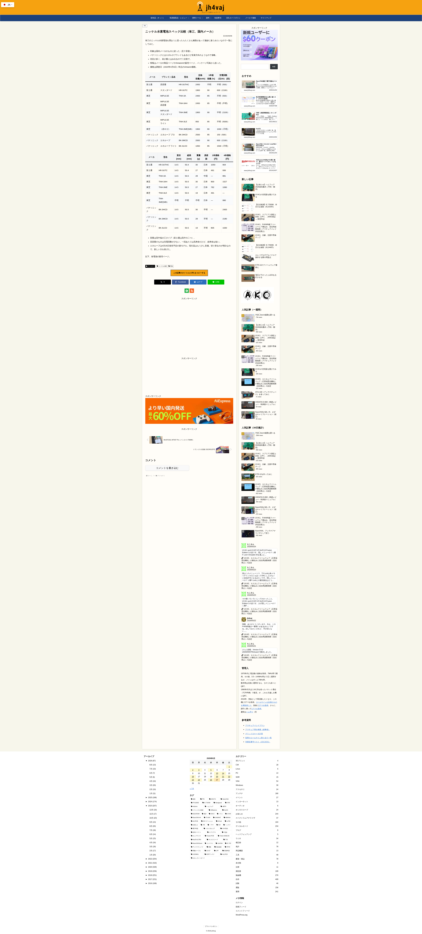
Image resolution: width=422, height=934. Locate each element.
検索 (273, 67)
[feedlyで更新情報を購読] (187, 290)
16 (193, 808)
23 (193, 811)
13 (217, 804)
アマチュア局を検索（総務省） (257, 761)
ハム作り (249, 743)
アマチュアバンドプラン (255, 756)
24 (199, 811)
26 (211, 811)
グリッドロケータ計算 (254, 765)
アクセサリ (151, 266)
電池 (171, 266)
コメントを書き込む (167, 468)
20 (217, 808)
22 (229, 808)
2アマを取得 (263, 736)
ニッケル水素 (163, 266)
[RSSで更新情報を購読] (192, 290)
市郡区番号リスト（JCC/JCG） (257, 773)
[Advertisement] (189, 326)
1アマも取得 (256, 740)
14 (223, 804)
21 (223, 808)
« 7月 (192, 820)
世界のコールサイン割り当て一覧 (258, 769)
